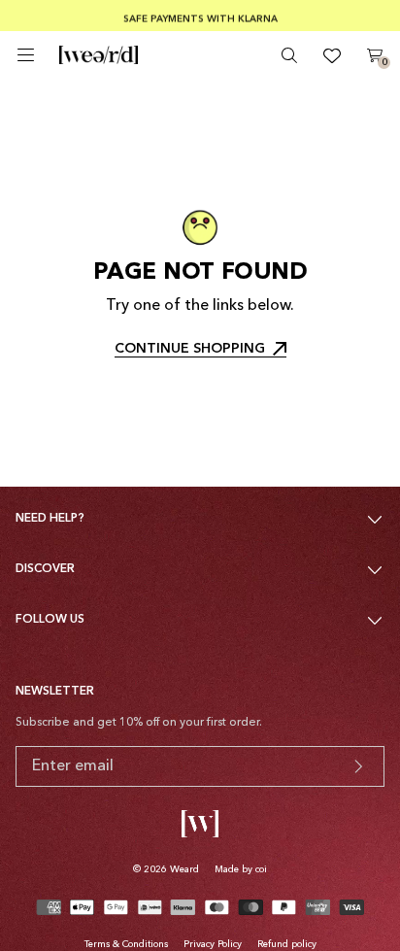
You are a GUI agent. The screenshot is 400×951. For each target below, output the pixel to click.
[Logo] (98, 55)
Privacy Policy (212, 944)
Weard (184, 869)
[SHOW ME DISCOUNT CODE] (358, 766)
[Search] (289, 55)
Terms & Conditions (126, 944)
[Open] (26, 55)
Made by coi (241, 869)
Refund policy (287, 944)
